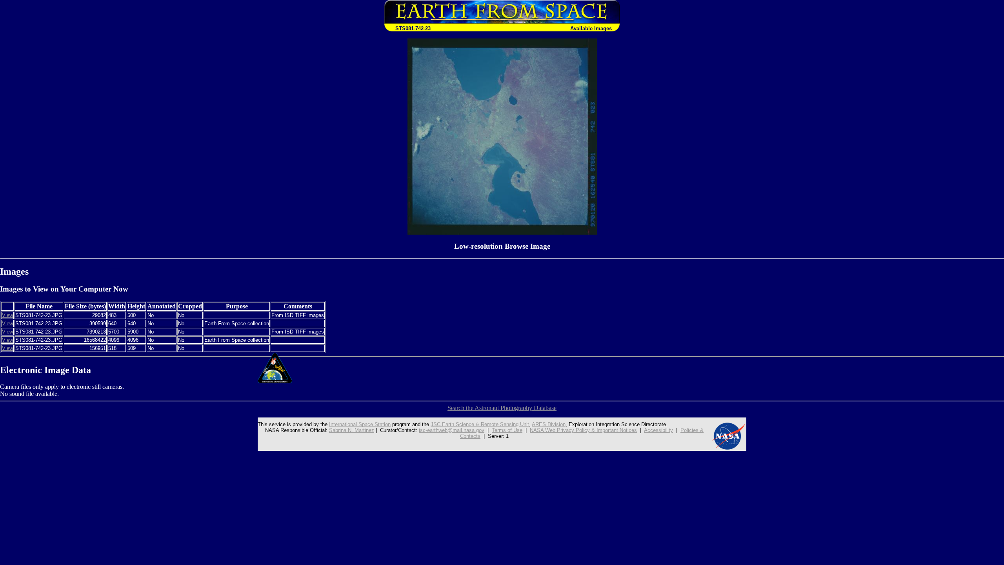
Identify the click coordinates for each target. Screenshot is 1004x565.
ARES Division (549, 424)
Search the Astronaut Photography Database (502, 408)
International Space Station (360, 424)
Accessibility (658, 430)
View (7, 315)
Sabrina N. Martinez (351, 430)
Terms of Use (507, 430)
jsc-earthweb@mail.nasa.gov (451, 430)
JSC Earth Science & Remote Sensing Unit (480, 424)
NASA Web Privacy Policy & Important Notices (583, 430)
